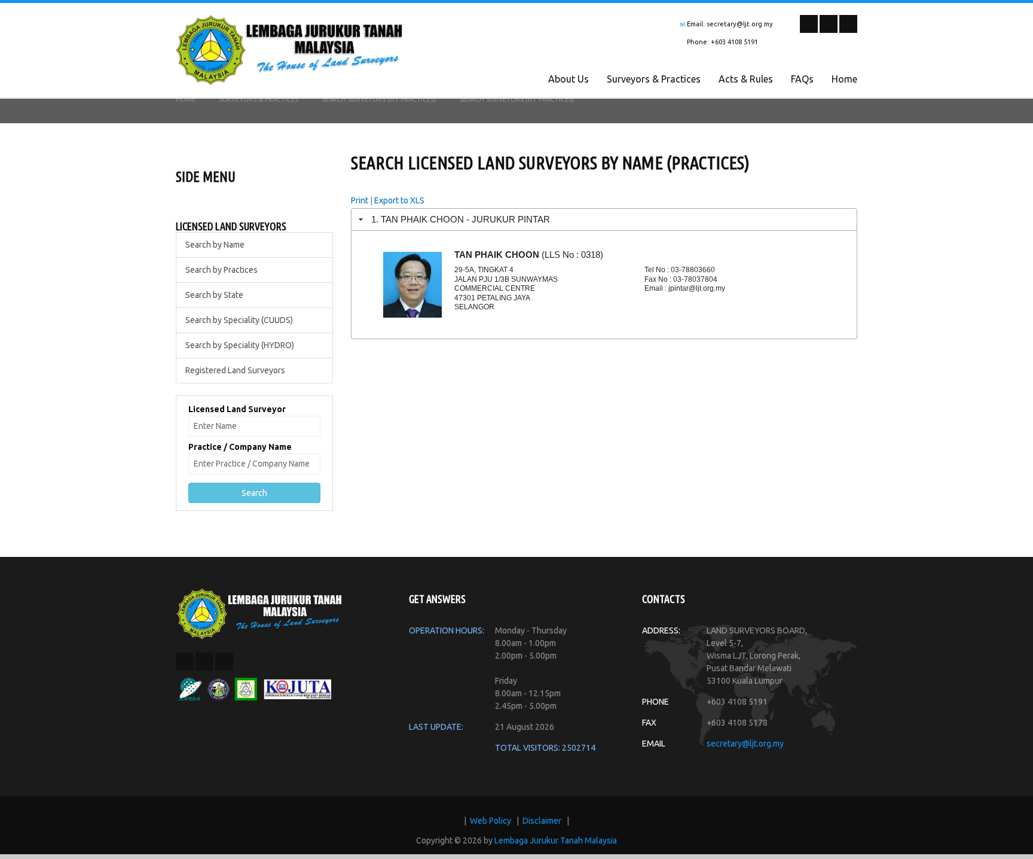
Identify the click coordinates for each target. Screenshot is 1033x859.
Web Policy (490, 821)
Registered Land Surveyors (235, 370)
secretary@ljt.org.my (745, 743)
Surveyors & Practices (654, 79)
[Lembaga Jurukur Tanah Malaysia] (259, 613)
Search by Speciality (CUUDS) (239, 320)
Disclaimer (541, 821)
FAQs (802, 79)
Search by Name (215, 244)
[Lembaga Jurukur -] (289, 49)
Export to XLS (399, 200)
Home (844, 79)
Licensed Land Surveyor (237, 409)
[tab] (604, 219)
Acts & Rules (746, 79)
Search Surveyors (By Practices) (379, 99)
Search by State (214, 295)
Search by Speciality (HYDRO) (239, 345)
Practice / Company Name (240, 447)
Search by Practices (221, 270)
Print (359, 200)
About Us (568, 79)
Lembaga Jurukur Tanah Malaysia (555, 840)
